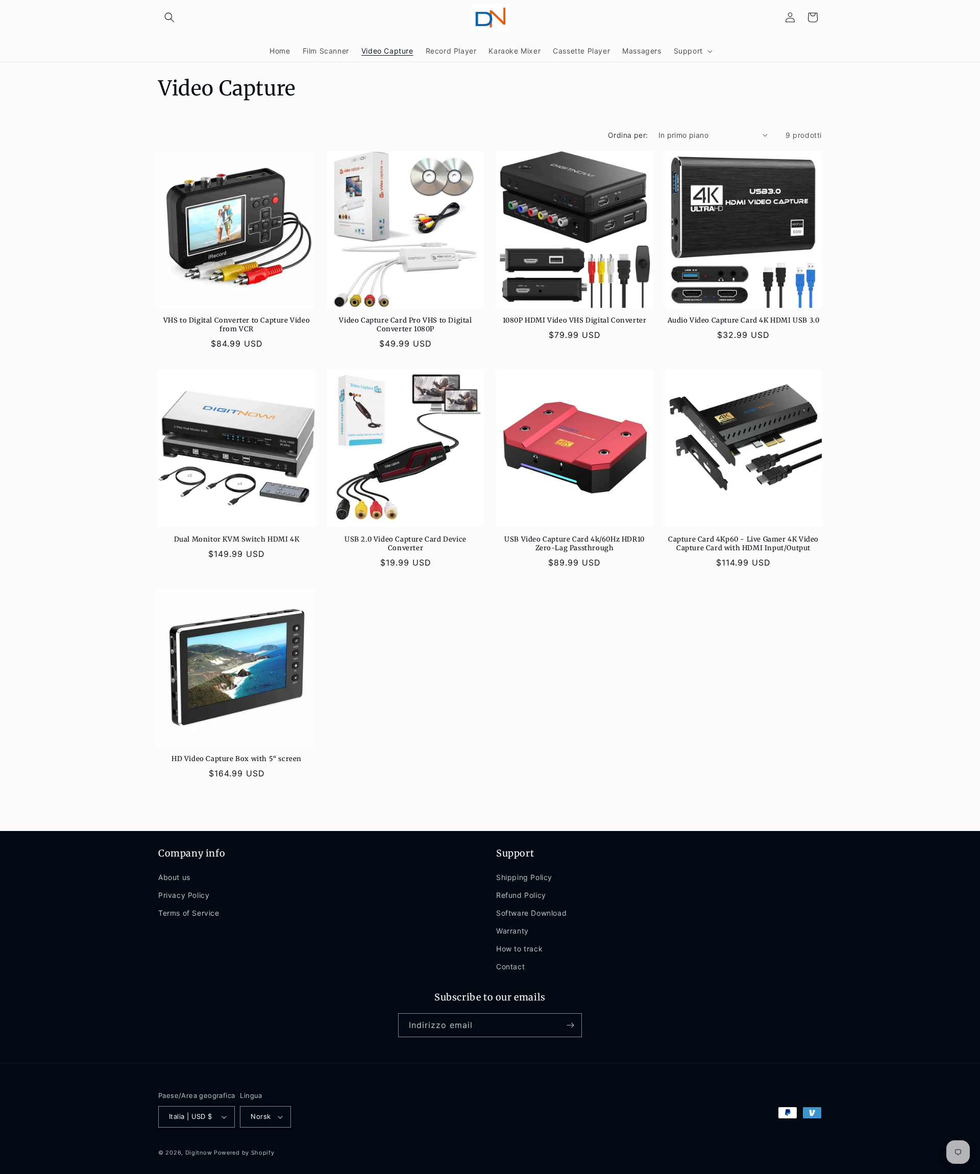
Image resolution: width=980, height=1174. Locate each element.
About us (174, 877)
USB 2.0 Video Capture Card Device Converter (406, 543)
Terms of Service (188, 913)
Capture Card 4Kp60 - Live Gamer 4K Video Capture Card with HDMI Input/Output (743, 543)
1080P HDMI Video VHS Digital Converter (575, 320)
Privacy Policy (183, 895)
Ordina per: (628, 135)
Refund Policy (521, 895)
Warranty (512, 930)
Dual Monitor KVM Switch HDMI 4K (237, 539)
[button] (169, 17)
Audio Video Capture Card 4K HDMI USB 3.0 (744, 320)
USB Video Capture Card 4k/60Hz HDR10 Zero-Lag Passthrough (574, 543)
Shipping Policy (524, 877)
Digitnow (198, 1152)
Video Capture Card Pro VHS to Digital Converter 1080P (405, 324)
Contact (510, 967)
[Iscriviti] (570, 1025)
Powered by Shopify (244, 1152)
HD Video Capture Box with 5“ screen (237, 759)
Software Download (531, 913)
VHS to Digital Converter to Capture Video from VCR (236, 324)
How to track (519, 948)
